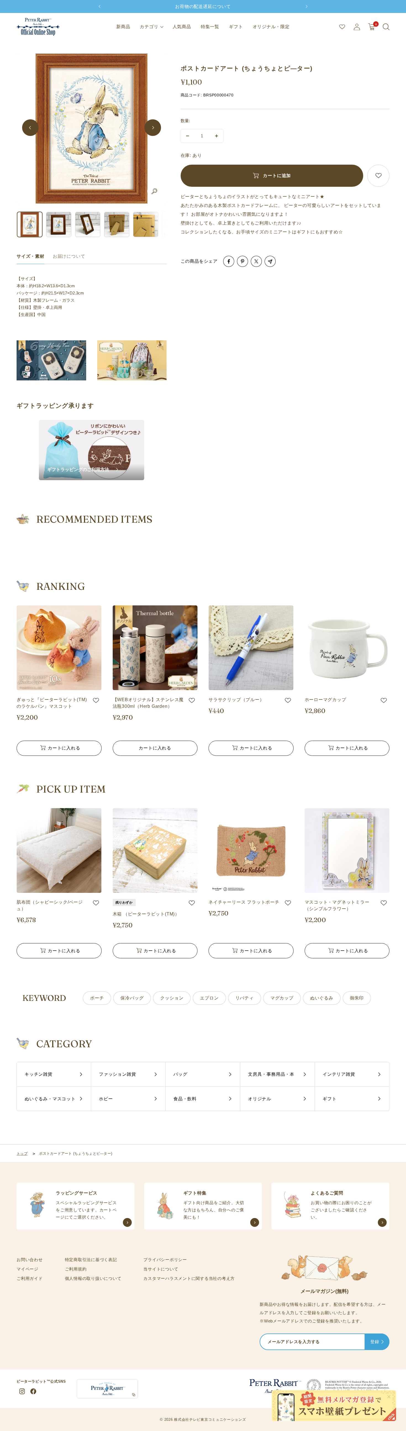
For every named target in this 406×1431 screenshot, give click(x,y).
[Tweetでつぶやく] (256, 261)
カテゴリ (149, 26)
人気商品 (182, 26)
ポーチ (97, 998)
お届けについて (69, 256)
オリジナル (259, 1098)
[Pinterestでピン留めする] (242, 261)
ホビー (106, 1098)
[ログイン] (356, 26)
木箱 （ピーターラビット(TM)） (146, 914)
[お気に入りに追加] (378, 176)
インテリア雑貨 (339, 1074)
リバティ (244, 998)
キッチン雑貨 (38, 1074)
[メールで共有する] (270, 261)
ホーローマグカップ (325, 699)
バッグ (180, 1074)
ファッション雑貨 (117, 1074)
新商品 (123, 26)
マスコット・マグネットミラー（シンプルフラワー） (337, 905)
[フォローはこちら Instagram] (22, 1391)
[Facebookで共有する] (228, 261)
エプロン (209, 998)
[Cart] (371, 26)
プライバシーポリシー (165, 1259)
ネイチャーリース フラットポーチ (244, 902)
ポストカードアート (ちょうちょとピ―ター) (75, 1153)
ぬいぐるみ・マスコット (50, 1098)
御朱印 (357, 998)
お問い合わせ (30, 1259)
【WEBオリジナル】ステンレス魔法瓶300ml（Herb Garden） (148, 703)
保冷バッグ (132, 998)
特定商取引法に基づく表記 (91, 1259)
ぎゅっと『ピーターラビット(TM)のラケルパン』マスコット (52, 703)
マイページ (27, 1269)
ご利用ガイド (30, 1278)
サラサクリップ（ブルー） (236, 699)
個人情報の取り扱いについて (93, 1278)
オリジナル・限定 (271, 26)
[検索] (386, 26)
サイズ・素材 (30, 256)
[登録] (382, 1342)
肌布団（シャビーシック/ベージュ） (50, 905)
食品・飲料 (185, 1098)
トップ (22, 1153)
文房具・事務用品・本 (271, 1074)
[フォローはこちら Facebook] (33, 1391)
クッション (171, 998)
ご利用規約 (76, 1269)
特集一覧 (210, 26)
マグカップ (282, 998)
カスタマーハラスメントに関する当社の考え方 (189, 1278)
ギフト (236, 26)
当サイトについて (160, 1269)
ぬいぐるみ (321, 998)
